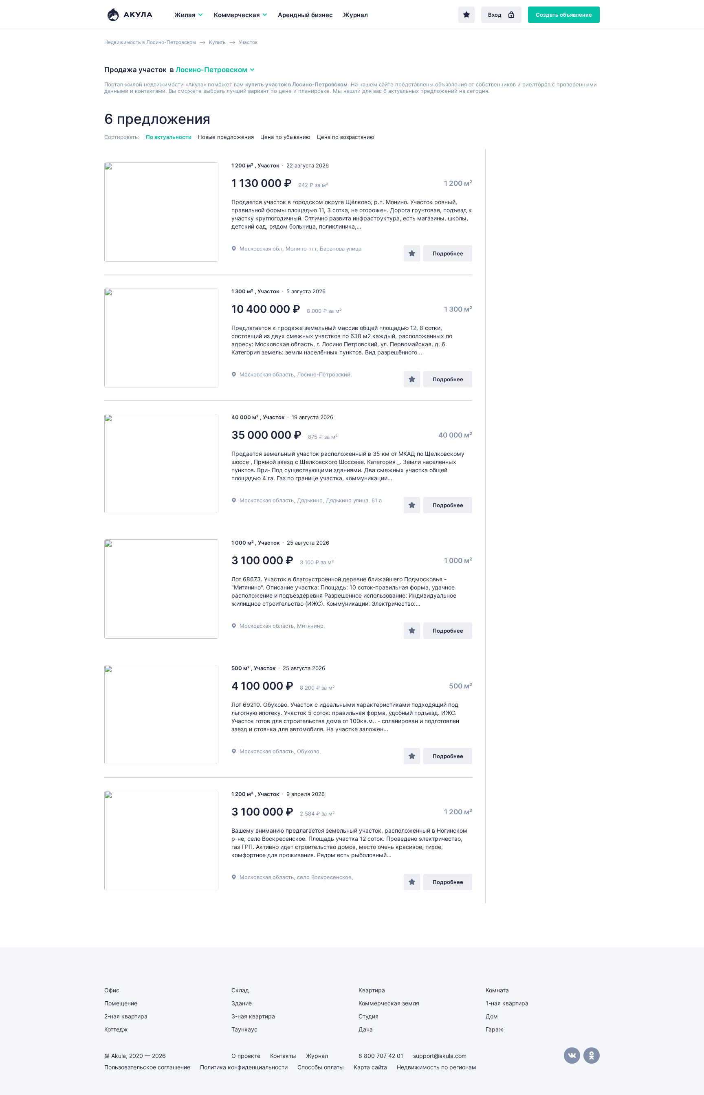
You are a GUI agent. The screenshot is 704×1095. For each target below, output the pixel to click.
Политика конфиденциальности (244, 1067)
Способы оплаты (320, 1067)
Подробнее (448, 253)
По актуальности (168, 137)
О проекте (245, 1055)
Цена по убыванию (285, 137)
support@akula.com (439, 1055)
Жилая (185, 15)
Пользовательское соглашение (147, 1067)
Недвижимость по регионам (436, 1067)
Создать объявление (564, 14)
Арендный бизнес (305, 15)
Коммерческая (237, 15)
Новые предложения (226, 137)
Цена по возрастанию (345, 137)
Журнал (355, 15)
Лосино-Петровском (211, 70)
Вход (495, 14)
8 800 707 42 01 (381, 1055)
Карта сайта (370, 1067)
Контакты (283, 1055)
